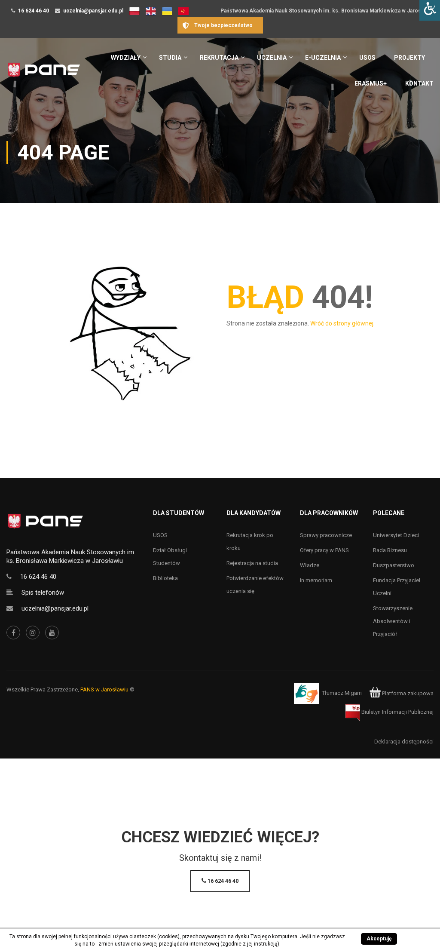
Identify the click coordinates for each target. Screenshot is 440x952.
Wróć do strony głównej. (342, 323)
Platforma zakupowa (407, 693)
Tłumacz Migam (342, 693)
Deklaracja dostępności (404, 741)
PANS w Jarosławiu (104, 689)
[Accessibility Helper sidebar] (429, 10)
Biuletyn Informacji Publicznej (397, 712)
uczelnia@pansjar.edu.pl (93, 11)
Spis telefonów (42, 592)
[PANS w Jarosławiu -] (43, 74)
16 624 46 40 (33, 11)
